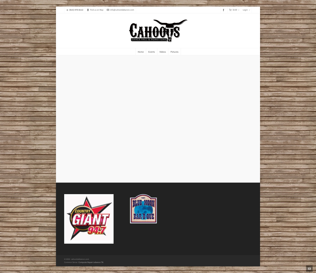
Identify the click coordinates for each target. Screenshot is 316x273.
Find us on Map (96, 9)
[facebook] (224, 10)
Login (245, 9)
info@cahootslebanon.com (122, 9)
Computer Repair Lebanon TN (91, 262)
